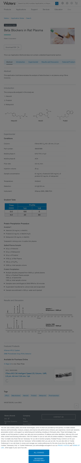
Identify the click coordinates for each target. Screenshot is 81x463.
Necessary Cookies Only (39, 459)
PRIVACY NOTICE (64, 445)
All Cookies (39, 452)
